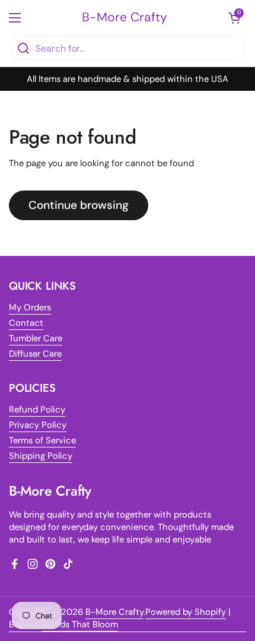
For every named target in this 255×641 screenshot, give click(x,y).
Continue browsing (78, 205)
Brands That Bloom (80, 624)
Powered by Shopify (185, 612)
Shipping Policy (40, 456)
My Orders (30, 307)
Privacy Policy (37, 425)
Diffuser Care (35, 354)
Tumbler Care (35, 338)
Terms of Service (42, 440)
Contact (26, 323)
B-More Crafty (124, 17)
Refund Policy (37, 409)
